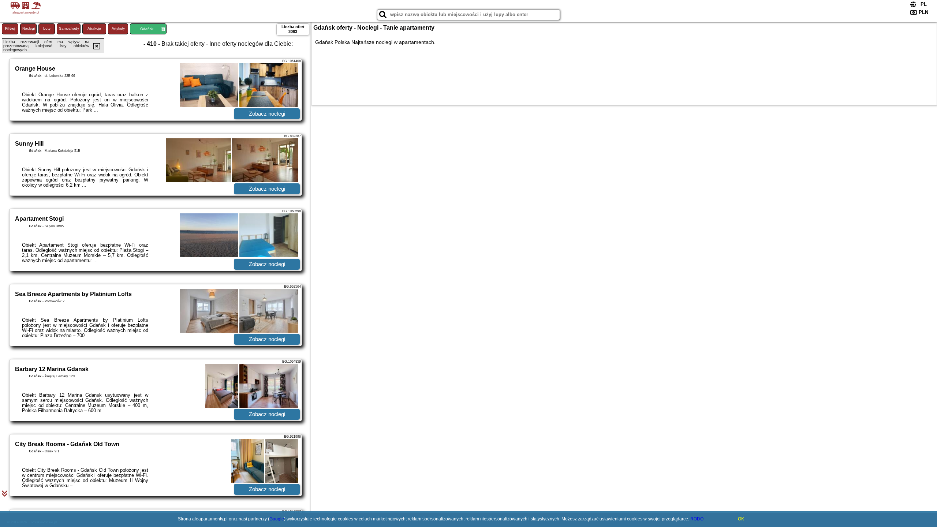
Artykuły (118, 28)
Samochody (69, 28)
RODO (696, 519)
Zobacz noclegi (267, 114)
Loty (47, 28)
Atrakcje (94, 28)
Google (276, 519)
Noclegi (28, 28)
